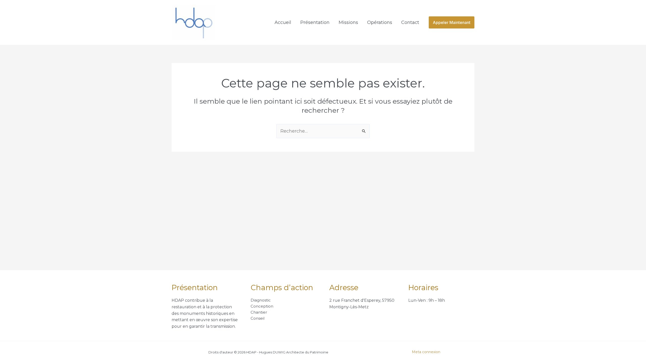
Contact (410, 22)
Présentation (315, 22)
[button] (451, 22)
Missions (348, 22)
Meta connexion (426, 352)
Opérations (379, 22)
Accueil (283, 22)
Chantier (259, 312)
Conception (262, 306)
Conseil (257, 318)
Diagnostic (261, 300)
